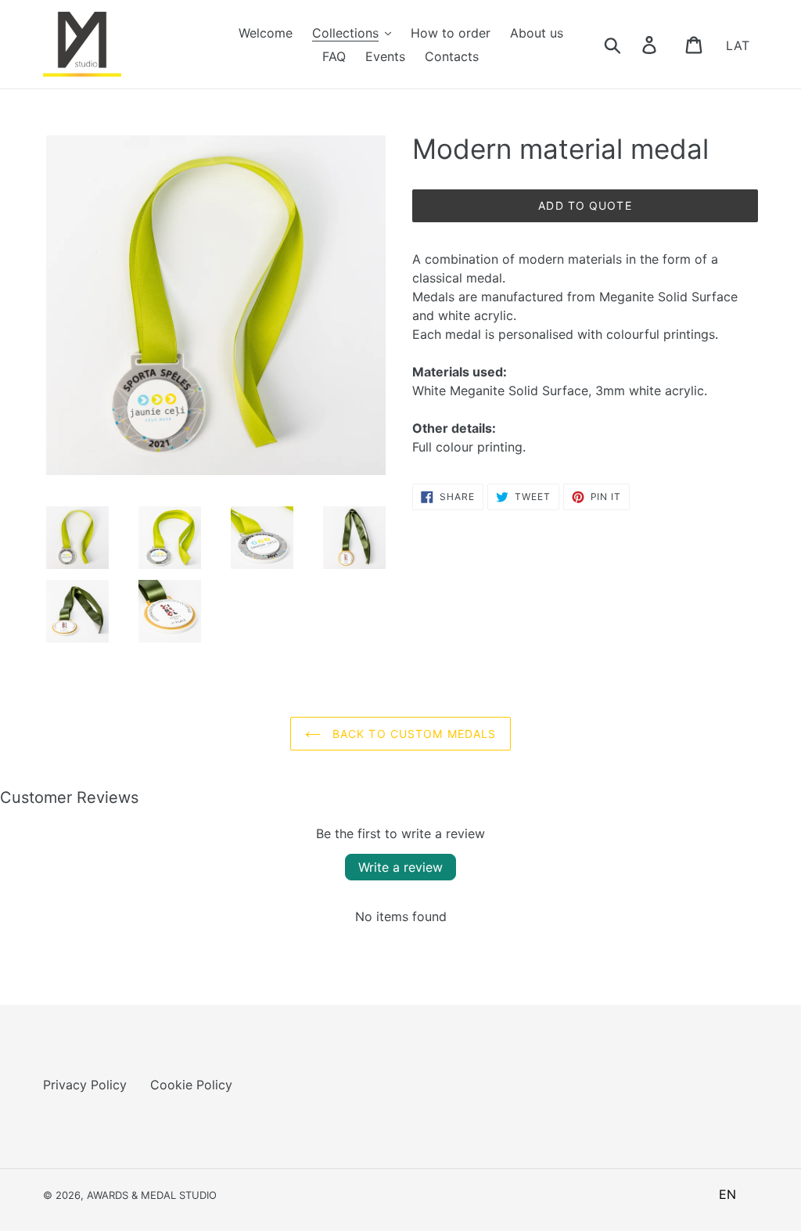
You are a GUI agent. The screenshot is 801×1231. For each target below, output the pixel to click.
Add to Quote (584, 205)
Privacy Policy (85, 1084)
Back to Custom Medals (413, 733)
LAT (737, 45)
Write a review (400, 867)
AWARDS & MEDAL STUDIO (152, 1195)
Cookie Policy (191, 1084)
